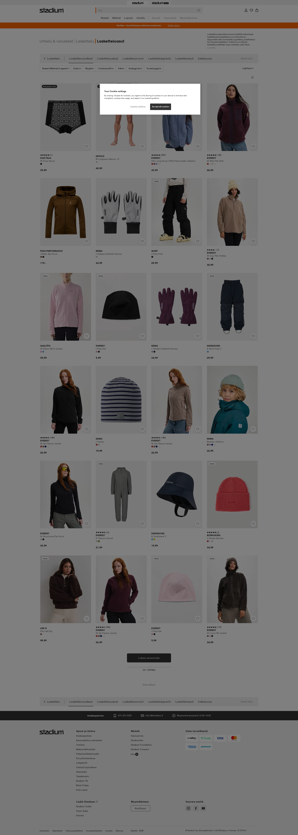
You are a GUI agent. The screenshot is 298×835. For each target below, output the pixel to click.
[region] (150, 99)
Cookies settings (138, 106)
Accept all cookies (160, 107)
